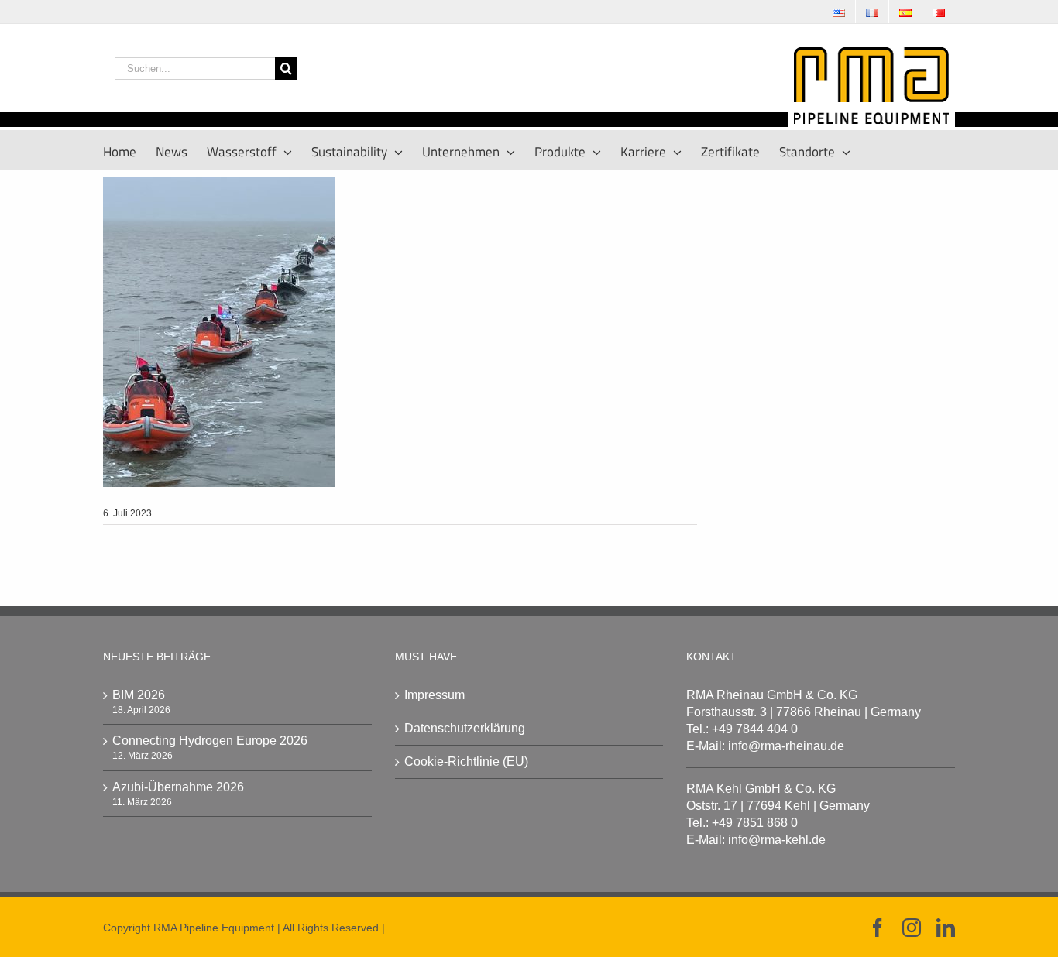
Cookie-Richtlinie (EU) (466, 761)
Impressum (434, 694)
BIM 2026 (138, 694)
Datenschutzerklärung (464, 728)
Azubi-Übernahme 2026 (178, 787)
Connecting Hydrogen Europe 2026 (209, 740)
